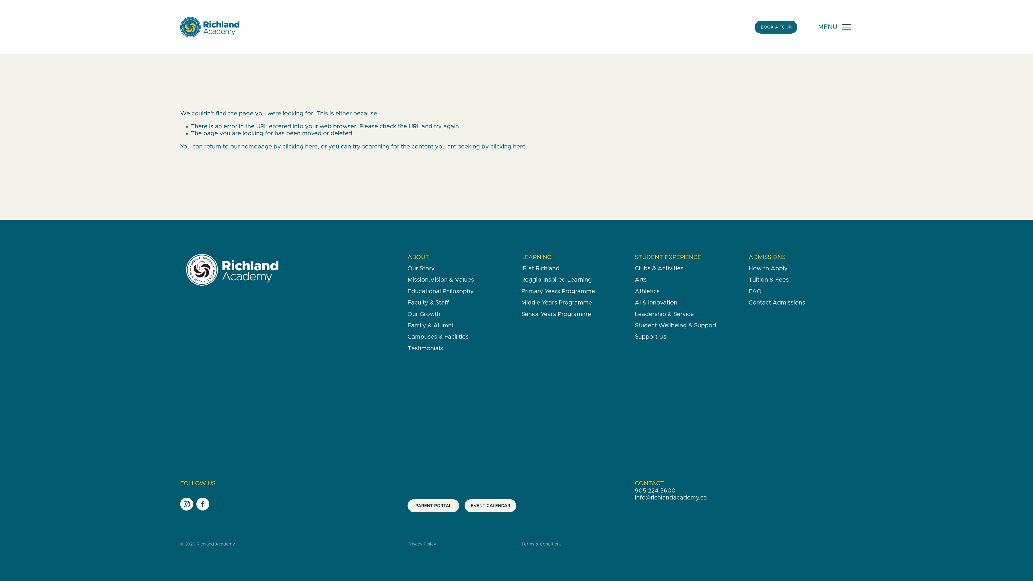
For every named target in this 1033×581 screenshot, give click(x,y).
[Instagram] (186, 504)
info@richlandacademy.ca (671, 498)
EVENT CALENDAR (490, 506)
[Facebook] (202, 504)
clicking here (300, 147)
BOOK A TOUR (776, 27)
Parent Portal (433, 506)
